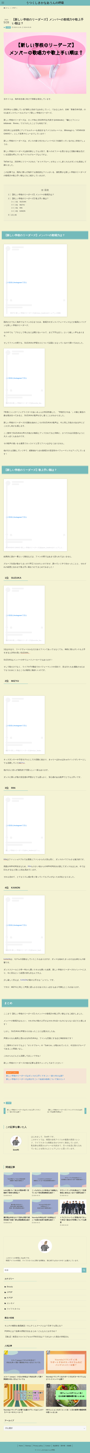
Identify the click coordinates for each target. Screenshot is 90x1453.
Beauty (10, 1287)
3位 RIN (18, 208)
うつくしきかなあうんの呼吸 (45, 2)
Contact (48, 1446)
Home (21, 1446)
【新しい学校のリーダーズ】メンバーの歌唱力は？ (32, 195)
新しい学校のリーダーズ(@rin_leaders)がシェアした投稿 (27, 850)
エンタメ (10, 1303)
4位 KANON (20, 211)
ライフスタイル (13, 1309)
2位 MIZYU (20, 205)
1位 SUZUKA (20, 202)
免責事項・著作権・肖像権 (62, 1446)
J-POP (8, 27)
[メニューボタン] (3, 3)
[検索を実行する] (84, 1270)
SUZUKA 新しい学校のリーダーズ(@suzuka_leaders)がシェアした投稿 (32, 403)
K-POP (10, 1298)
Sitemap (28, 1446)
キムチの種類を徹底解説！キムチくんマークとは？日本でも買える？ (34, 1326)
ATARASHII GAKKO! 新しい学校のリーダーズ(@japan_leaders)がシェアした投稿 (36, 547)
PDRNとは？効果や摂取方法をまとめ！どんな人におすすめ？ (31, 1331)
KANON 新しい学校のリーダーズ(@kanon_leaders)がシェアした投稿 (31, 950)
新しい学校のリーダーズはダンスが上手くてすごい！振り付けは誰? (34, 1076)
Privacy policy (38, 1446)
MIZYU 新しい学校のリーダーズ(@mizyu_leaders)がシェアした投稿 (35, 313)
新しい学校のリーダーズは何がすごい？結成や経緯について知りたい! (35, 1079)
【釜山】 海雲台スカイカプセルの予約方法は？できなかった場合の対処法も (37, 1337)
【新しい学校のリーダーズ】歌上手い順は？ (30, 198)
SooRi (16, 1150)
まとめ (14, 215)
